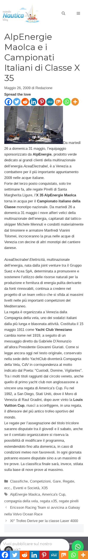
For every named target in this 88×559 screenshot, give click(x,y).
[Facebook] (8, 101)
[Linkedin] (33, 101)
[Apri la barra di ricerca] (63, 13)
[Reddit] (25, 101)
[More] (75, 101)
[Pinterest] (41, 101)
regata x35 (48, 501)
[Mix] (58, 101)
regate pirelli (69, 501)
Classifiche (19, 481)
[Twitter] (17, 101)
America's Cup (53, 494)
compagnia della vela (21, 501)
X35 (44, 488)
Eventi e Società (26, 488)
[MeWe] (50, 101)
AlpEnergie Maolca (25, 494)
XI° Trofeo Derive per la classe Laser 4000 (44, 521)
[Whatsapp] (66, 101)
